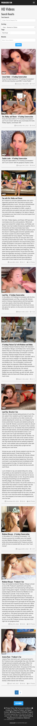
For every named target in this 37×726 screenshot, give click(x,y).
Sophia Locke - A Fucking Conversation (14, 158)
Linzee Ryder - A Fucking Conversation (14, 77)
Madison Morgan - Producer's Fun (13, 582)
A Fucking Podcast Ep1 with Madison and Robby (17, 344)
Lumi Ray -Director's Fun (10, 412)
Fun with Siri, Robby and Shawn (12, 198)
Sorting (3, 24)
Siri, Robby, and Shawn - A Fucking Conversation (17, 116)
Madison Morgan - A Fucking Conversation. (16, 534)
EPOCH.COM (12, 722)
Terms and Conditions (24, 708)
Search (18, 45)
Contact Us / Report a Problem (15, 710)
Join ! (18, 703)
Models (3, 37)
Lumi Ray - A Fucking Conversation (13, 295)
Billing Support (16, 712)
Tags (2, 30)
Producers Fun (6, 2)
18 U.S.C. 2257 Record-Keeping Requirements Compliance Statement (20, 717)
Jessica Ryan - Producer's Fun (11, 657)
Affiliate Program (27, 712)
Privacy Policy (9, 708)
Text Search (5, 17)
